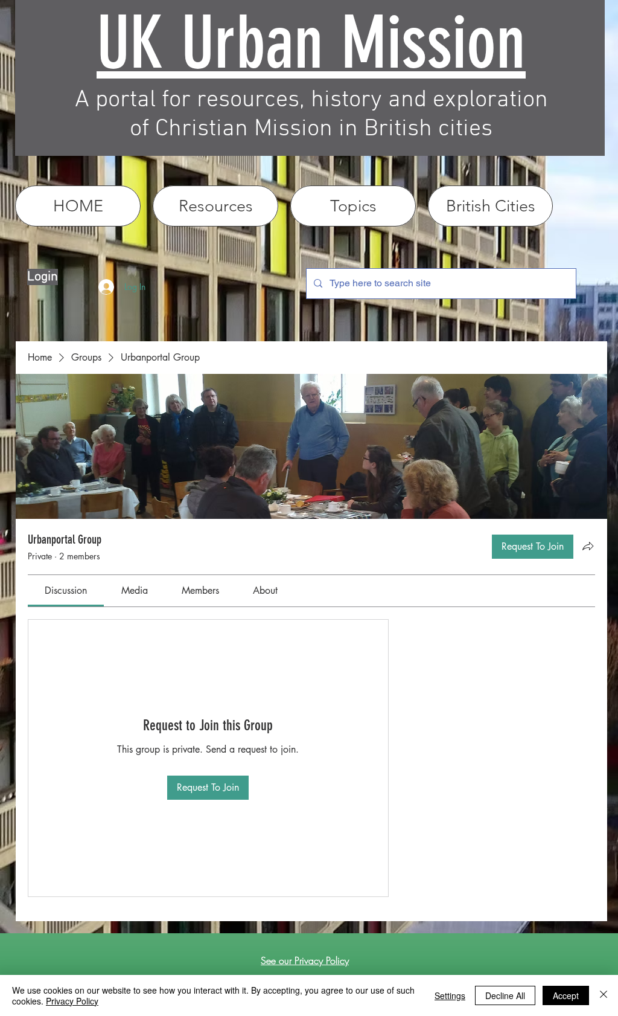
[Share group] (588, 546)
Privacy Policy (72, 1001)
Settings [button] (450, 995)
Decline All (505, 995)
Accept (566, 995)
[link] (66, 590)
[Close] (603, 995)
